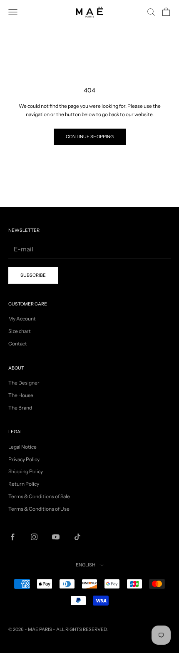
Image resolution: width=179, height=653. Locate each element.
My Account (22, 318)
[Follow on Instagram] (34, 537)
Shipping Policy (25, 471)
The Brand (20, 408)
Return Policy (23, 484)
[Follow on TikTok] (77, 537)
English (85, 565)
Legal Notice (22, 447)
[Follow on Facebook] (12, 537)
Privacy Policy (24, 459)
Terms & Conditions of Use (39, 509)
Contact (17, 343)
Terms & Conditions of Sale (39, 496)
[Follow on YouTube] (56, 537)
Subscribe (33, 275)
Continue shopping (90, 136)
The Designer (24, 383)
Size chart (19, 331)
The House (20, 395)
